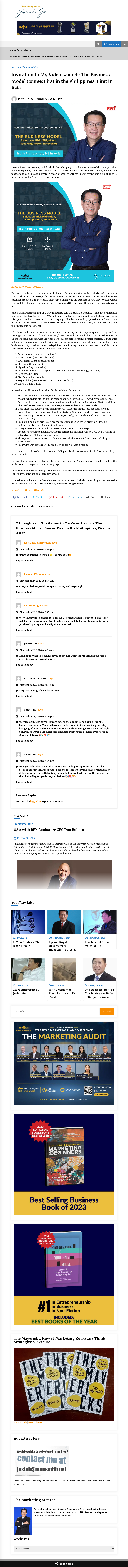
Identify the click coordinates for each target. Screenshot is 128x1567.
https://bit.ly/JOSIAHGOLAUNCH (28, 286)
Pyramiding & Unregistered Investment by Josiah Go (63, 946)
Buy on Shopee (35, 1422)
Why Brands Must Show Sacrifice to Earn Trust (63, 993)
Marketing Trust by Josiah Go (26, 991)
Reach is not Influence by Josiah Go (99, 944)
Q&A (30, 824)
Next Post (19, 816)
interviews (21, 824)
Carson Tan (30, 709)
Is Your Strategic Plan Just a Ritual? (27, 944)
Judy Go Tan (30, 643)
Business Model (31, 67)
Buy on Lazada (20, 1422)
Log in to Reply (24, 560)
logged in (35, 801)
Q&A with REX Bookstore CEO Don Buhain (49, 830)
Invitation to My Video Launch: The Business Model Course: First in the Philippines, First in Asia (62, 81)
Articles (16, 67)
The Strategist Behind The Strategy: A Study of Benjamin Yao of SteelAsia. (99, 993)
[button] (98, 44)
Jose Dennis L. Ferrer (36, 678)
